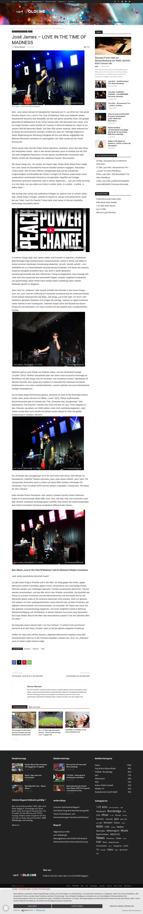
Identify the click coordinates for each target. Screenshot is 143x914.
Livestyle (73, 22)
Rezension (36, 649)
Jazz (47, 22)
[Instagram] (122, 1)
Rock (105, 842)
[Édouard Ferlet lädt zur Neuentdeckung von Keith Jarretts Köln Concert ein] (113, 46)
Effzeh (105, 815)
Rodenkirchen (113, 842)
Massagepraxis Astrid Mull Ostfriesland (70, 838)
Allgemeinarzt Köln (61, 831)
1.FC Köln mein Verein (106, 205)
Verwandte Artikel (19, 707)
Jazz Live (123, 819)
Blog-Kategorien (23, 1)
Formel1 (100, 819)
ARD (122, 807)
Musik (124, 830)
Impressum (61, 1)
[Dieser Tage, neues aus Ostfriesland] (17, 778)
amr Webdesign (60, 835)
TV (97, 849)
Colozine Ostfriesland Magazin (66, 807)
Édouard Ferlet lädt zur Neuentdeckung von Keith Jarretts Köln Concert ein (112, 60)
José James (27, 649)
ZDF (97, 854)
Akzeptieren (77, 906)
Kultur (117, 822)
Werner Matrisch (20, 47)
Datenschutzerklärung (135, 910)
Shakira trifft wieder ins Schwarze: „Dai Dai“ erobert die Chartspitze (119, 143)
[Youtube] (125, 1)
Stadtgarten (117, 846)
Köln (38, 22)
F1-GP (112, 815)
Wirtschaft (123, 850)
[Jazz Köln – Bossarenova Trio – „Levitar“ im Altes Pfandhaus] (100, 106)
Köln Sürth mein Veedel (106, 202)
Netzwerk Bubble (37, 1)
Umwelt (102, 850)
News (30, 31)
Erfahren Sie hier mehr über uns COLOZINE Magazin (65, 875)
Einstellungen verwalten (122, 906)
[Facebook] (118, 1)
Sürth (126, 846)
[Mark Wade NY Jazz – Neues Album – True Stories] (17, 789)
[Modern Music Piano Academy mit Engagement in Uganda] (17, 767)
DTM (98, 815)
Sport (110, 846)
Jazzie (96, 66)
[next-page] (16, 739)
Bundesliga (59, 22)
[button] (115, 1)
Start (13, 28)
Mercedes (100, 831)
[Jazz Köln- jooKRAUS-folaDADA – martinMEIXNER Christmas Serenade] (100, 95)
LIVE (107, 826)
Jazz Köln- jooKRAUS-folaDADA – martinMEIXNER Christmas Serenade (118, 94)
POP (98, 842)
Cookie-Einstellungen (21, 889)
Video (43, 649)
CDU (124, 811)
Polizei (124, 838)
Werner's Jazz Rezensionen (25, 28)
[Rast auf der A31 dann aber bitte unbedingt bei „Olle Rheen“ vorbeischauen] (59, 767)
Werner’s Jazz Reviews (106, 212)
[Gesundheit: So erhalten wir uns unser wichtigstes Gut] (77, 720)
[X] (19, 662)
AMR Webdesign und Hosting (29, 819)
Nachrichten (102, 834)
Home (13, 1)
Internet (86, 22)
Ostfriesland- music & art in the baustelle (27, 676)
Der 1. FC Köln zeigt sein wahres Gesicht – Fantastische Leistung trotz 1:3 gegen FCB (49, 732)
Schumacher (101, 846)
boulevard (101, 811)
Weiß (116, 850)
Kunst (123, 823)
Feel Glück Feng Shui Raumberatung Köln (71, 810)
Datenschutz (20, 886)
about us (15, 825)
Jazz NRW (99, 823)
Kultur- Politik (101, 22)
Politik (118, 838)
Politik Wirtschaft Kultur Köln (108, 199)
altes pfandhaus (114, 807)
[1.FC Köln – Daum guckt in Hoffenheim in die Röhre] (59, 778)
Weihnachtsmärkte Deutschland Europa (70, 841)
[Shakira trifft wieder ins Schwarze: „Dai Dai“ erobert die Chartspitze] (100, 144)
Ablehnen (32, 906)
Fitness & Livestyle (50, 1)
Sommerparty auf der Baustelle (78, 676)
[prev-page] (13, 739)
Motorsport (118, 22)
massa (113, 827)
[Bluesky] (129, 1)
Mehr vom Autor (34, 707)
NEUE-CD (115, 834)
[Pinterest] (24, 662)
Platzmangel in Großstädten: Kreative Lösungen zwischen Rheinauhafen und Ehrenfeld (21, 732)
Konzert (108, 822)
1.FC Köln (101, 807)
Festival (124, 815)
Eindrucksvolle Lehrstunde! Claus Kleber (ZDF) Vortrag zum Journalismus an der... (78, 788)
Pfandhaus (110, 838)
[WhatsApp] (29, 662)
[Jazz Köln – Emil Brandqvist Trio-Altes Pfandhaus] (100, 84)
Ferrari (118, 815)
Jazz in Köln (101, 209)
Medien (120, 827)
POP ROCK (27, 22)
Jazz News (71, 1)
